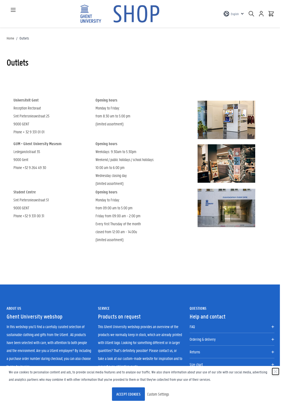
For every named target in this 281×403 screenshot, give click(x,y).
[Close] (275, 371)
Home (10, 38)
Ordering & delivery (203, 339)
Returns (195, 351)
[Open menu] (13, 9)
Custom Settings (158, 394)
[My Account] (261, 13)
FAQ (192, 326)
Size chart (196, 364)
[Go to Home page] (121, 13)
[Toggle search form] (251, 13)
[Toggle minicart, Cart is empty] (271, 13)
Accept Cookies (128, 394)
